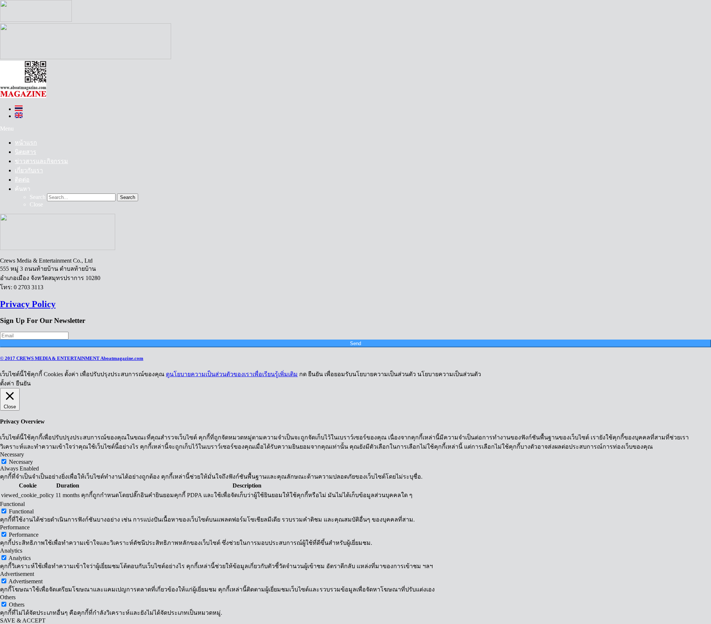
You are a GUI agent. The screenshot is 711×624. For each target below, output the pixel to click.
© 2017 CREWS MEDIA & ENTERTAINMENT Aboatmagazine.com (71, 358)
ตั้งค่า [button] (7, 383)
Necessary (21, 462)
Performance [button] (15, 527)
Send (355, 343)
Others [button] (8, 597)
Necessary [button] (12, 454)
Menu (7, 128)
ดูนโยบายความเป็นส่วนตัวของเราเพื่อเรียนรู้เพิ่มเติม (232, 374)
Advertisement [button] (17, 574)
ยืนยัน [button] (23, 383)
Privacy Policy (28, 304)
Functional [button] (12, 504)
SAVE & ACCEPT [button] (23, 620)
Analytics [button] (11, 550)
